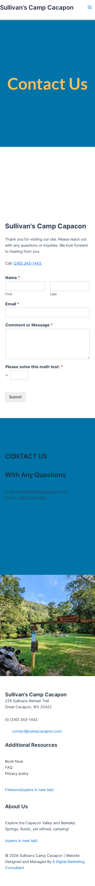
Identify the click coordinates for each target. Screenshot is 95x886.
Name (12, 277)
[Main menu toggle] (89, 7)
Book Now (14, 761)
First (8, 294)
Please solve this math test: (34, 366)
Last (53, 294)
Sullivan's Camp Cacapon (36, 7)
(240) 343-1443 (27, 263)
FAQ (8, 767)
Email (12, 303)
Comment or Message (29, 324)
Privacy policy (17, 773)
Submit (15, 397)
